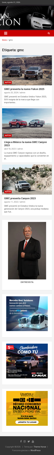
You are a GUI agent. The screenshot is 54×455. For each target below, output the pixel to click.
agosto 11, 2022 (11, 202)
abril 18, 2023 (10, 149)
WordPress (35, 450)
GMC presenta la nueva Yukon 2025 (24, 89)
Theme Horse (40, 447)
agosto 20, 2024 (11, 92)
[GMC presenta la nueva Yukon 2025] (27, 70)
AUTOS (8, 82)
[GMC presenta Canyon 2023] (27, 179)
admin (22, 92)
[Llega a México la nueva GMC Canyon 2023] (27, 123)
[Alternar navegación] (5, 33)
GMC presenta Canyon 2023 (20, 198)
